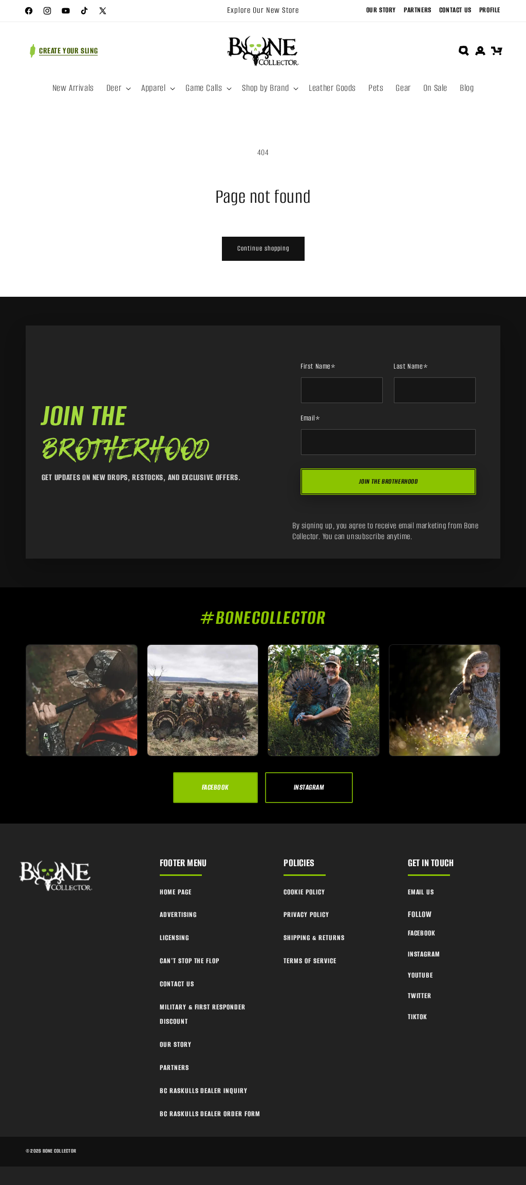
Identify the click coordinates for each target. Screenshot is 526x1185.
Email (310, 418)
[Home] (56, 876)
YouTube (421, 975)
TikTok (418, 1017)
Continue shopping (263, 248)
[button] (117, 88)
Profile (489, 10)
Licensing (174, 938)
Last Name (410, 366)
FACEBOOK (215, 787)
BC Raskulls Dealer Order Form (210, 1114)
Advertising (178, 915)
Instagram (424, 954)
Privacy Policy (306, 915)
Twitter (420, 996)
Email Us (421, 892)
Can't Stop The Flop (189, 961)
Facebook (422, 933)
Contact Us (455, 10)
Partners (417, 10)
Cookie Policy (304, 892)
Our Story (381, 10)
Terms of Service (310, 961)
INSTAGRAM (309, 787)
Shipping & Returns (314, 938)
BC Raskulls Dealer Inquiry (204, 1091)
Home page (176, 892)
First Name (318, 366)
